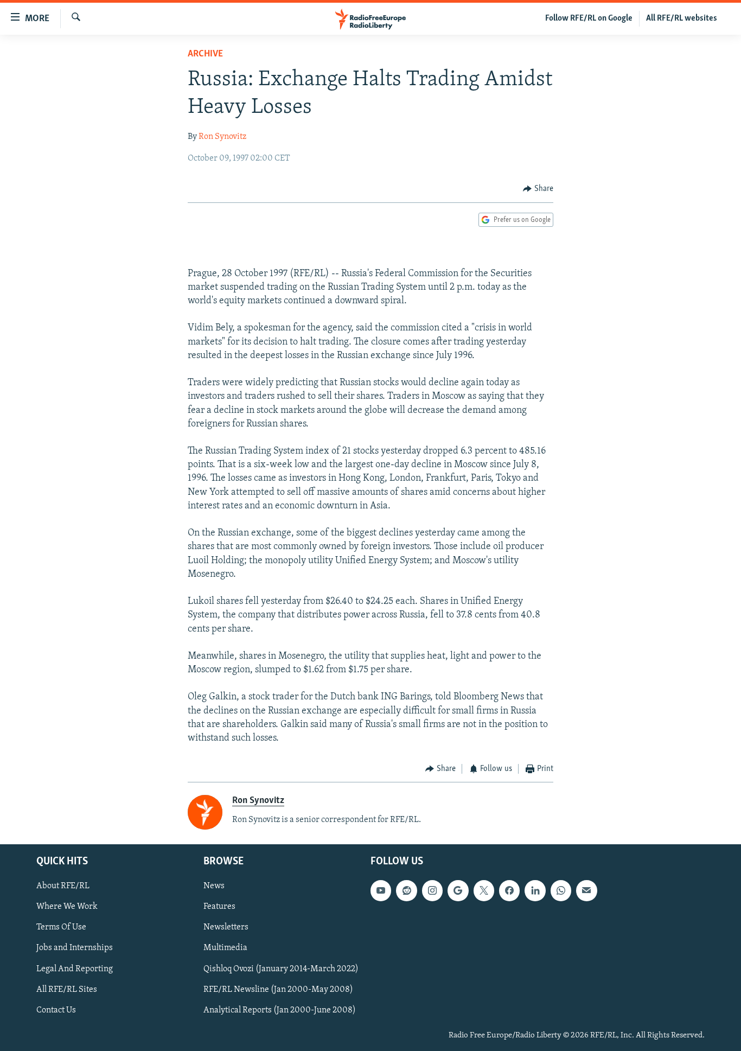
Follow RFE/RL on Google (589, 18)
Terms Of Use (61, 927)
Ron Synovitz (222, 136)
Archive (205, 54)
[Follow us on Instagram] (432, 890)
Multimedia (225, 948)
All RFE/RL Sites (66, 989)
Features (219, 906)
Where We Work (67, 906)
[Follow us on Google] (458, 890)
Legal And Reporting (74, 969)
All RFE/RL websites (681, 18)
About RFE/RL (63, 886)
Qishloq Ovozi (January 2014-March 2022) (281, 969)
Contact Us (56, 1010)
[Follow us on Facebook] (509, 890)
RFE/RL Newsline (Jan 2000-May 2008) (278, 989)
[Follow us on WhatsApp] (561, 890)
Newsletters (225, 927)
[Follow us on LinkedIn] (535, 890)
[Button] (538, 189)
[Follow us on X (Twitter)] (484, 890)
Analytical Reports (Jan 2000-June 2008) (279, 1010)
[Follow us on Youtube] (380, 890)
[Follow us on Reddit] (406, 890)
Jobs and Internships (74, 948)
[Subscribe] (586, 890)
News (214, 886)
